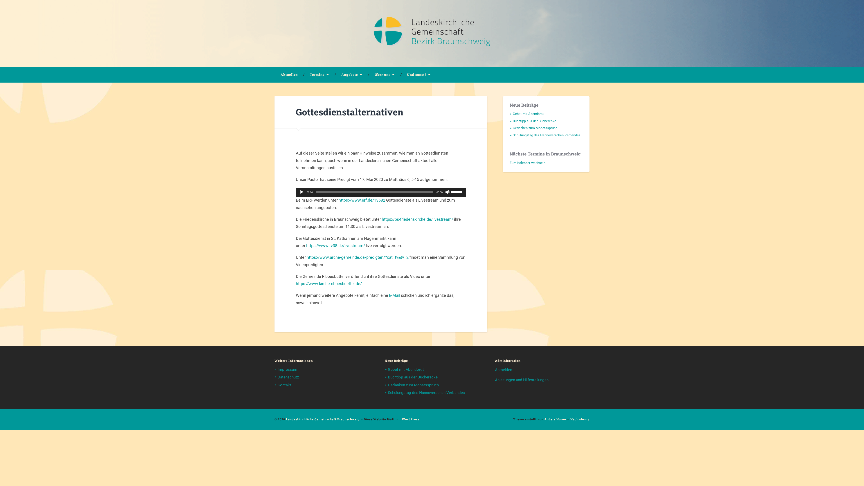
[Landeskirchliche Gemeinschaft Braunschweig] (432, 33)
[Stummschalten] (447, 192)
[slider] (457, 192)
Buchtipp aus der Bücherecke (534, 121)
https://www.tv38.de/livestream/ (335, 245)
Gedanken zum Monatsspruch (535, 128)
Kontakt (284, 385)
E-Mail (394, 295)
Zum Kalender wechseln (527, 163)
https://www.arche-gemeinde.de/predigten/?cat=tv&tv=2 (358, 257)
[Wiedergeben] (301, 192)
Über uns (382, 74)
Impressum (287, 369)
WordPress (410, 419)
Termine (317, 74)
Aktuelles (289, 74)
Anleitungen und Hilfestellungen (522, 380)
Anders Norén (555, 419)
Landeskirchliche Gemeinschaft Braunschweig (323, 419)
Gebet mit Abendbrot (528, 114)
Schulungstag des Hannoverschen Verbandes (546, 135)
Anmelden (503, 369)
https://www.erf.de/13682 (362, 200)
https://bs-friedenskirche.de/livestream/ (417, 219)
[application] (381, 192)
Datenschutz (288, 377)
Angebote (349, 74)
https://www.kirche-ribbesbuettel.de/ (329, 283)
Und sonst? (416, 74)
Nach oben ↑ (580, 419)
